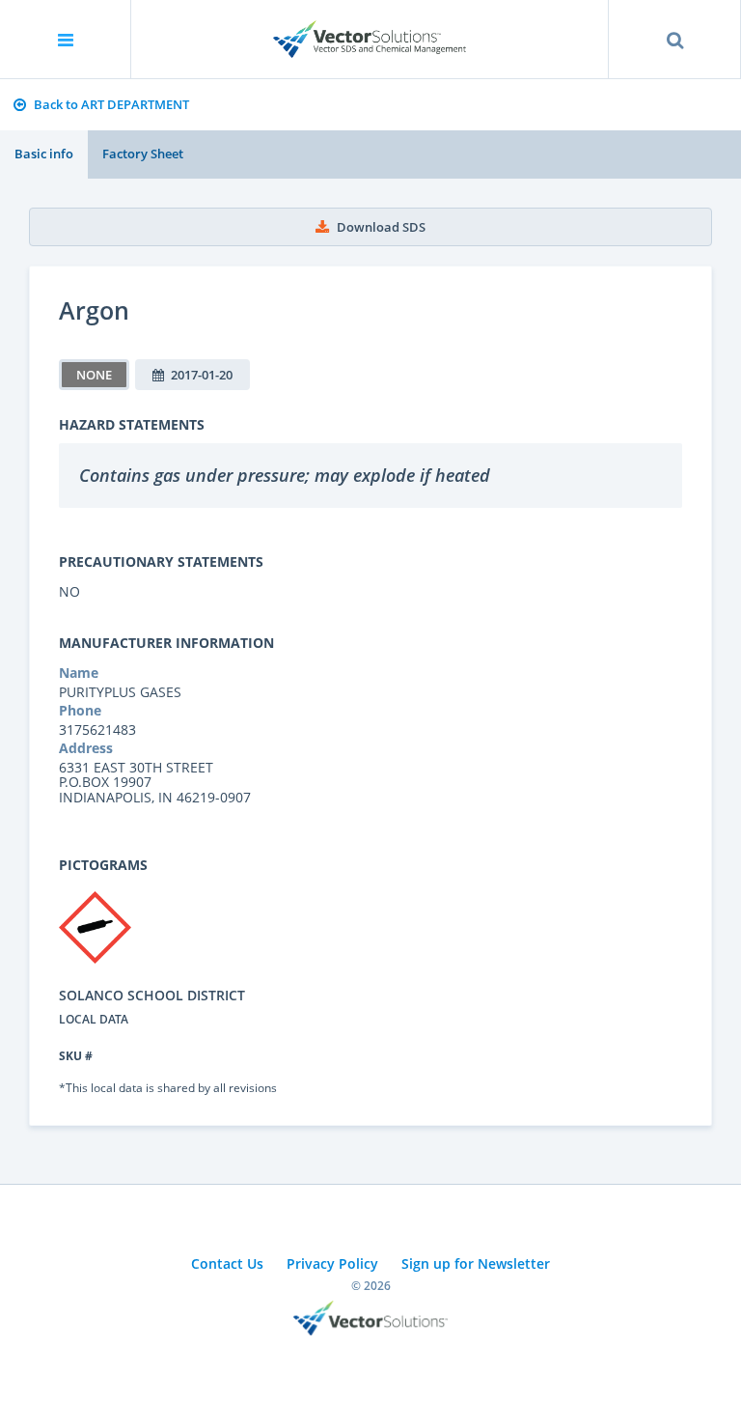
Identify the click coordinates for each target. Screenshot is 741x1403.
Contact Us (227, 1263)
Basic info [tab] (43, 153)
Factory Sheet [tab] (142, 153)
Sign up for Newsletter (475, 1263)
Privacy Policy (332, 1263)
